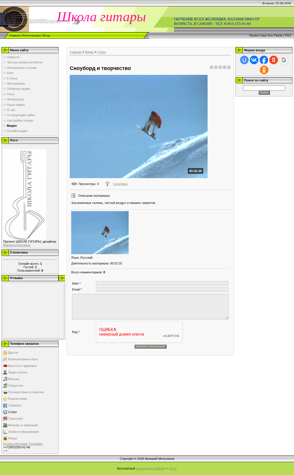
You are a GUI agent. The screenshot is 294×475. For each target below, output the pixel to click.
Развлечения (17, 398)
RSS (288, 35)
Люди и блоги (17, 372)
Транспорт (15, 418)
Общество (15, 385)
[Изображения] (100, 232)
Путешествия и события (26, 392)
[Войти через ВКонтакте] (254, 60)
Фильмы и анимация (23, 425)
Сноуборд (120, 184)
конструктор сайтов (150, 468)
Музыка (13, 379)
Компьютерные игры (23, 359)
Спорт (12, 412)
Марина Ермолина (17, 245)
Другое (13, 352)
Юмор (12, 438)
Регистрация (31, 35)
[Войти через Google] (283, 60)
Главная (14, 35)
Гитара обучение (15, 443)
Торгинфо (35, 443)
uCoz (173, 468)
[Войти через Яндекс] (273, 60)
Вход (46, 35)
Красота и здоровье (22, 365)
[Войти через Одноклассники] (264, 70)
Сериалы (14, 405)
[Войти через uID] (244, 60)
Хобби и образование (23, 431)
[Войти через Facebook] (264, 60)
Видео (89, 52)
